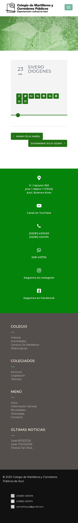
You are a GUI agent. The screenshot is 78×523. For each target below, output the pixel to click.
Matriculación (19, 348)
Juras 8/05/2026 (21, 440)
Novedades (18, 410)
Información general (24, 406)
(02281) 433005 (39, 233)
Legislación (18, 375)
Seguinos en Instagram (39, 277)
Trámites (16, 379)
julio (20, 74)
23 (20, 69)
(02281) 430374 (39, 236)
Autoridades (18, 341)
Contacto (17, 417)
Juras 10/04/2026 (21, 444)
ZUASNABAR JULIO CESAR (47, 143)
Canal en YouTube (39, 212)
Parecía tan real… (22, 447)
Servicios (16, 372)
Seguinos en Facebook (39, 297)
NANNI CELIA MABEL (28, 136)
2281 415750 (39, 257)
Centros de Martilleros (25, 344)
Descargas (17, 413)
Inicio (14, 402)
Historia (15, 337)
